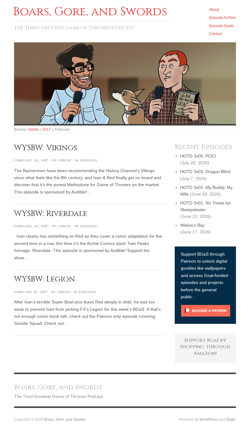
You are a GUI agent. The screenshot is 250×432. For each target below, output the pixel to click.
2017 (46, 129)
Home (33, 129)
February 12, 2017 (30, 292)
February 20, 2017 (31, 226)
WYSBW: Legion (44, 279)
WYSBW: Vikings (45, 148)
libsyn (65, 160)
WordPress (208, 419)
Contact (215, 34)
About (214, 10)
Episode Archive (222, 17)
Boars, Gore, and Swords (65, 419)
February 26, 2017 (31, 160)
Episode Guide (221, 26)
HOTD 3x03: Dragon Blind (205, 171)
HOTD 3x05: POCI (198, 156)
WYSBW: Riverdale (50, 213)
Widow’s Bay (192, 225)
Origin (231, 419)
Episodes (88, 160)
